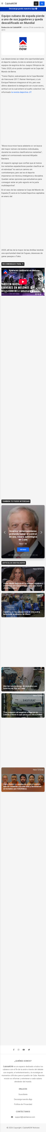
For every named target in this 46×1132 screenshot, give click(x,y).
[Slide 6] (24, 555)
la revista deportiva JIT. (21, 92)
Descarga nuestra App (23, 1099)
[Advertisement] (23, 119)
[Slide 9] (33, 555)
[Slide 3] (15, 555)
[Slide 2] (12, 555)
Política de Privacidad (23, 1104)
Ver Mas (23, 549)
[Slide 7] (27, 555)
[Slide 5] (21, 555)
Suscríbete (23, 1094)
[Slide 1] (9, 555)
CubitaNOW (11, 3)
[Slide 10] (36, 555)
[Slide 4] (18, 555)
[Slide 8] (30, 555)
